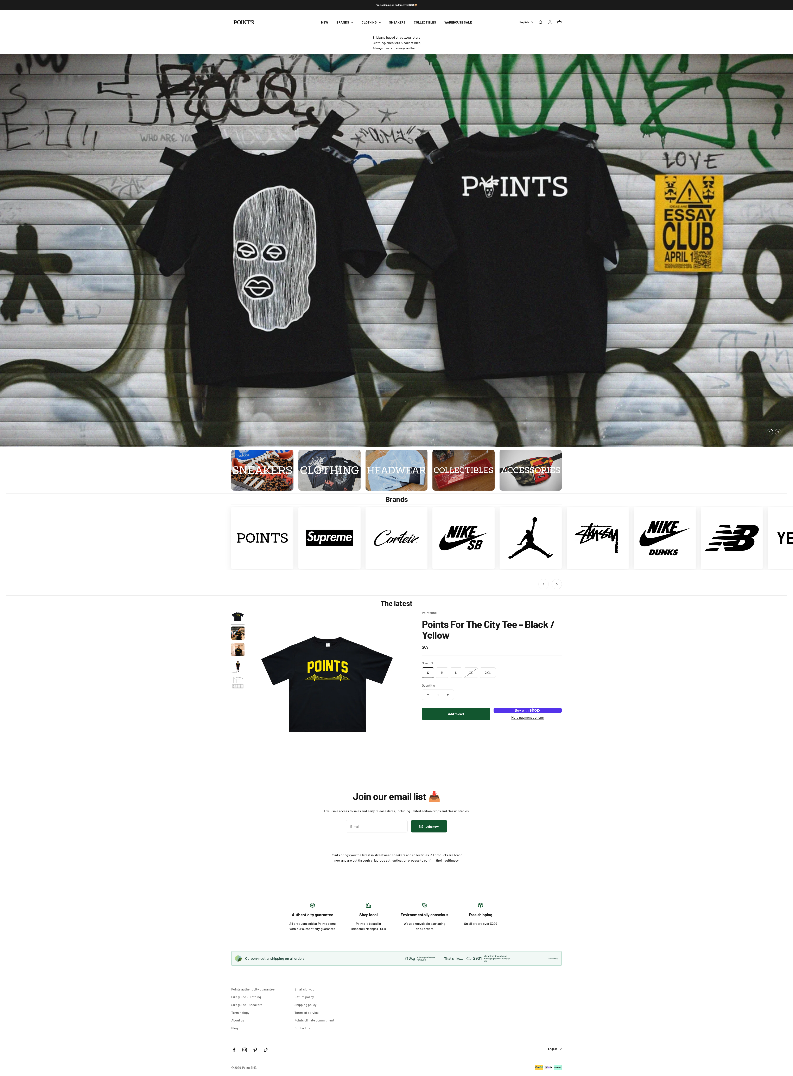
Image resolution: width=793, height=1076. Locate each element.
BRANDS (342, 22)
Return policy (304, 997)
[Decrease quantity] (428, 695)
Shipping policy (305, 1005)
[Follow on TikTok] (265, 1050)
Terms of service (306, 1012)
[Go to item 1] (238, 617)
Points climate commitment (314, 1020)
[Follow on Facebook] (234, 1050)
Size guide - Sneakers (246, 1005)
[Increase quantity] (448, 695)
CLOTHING (369, 22)
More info (553, 958)
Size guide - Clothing (246, 997)
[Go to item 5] (238, 683)
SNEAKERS (397, 22)
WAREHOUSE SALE (458, 22)
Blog (234, 1028)
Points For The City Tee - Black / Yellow (488, 629)
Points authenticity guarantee (253, 989)
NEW (324, 22)
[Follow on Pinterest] (255, 1050)
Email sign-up (304, 989)
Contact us (302, 1028)
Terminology (240, 1012)
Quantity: (428, 685)
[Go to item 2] (238, 634)
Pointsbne (429, 613)
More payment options (527, 717)
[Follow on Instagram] (244, 1050)
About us (237, 1020)
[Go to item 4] (238, 667)
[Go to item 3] (238, 650)
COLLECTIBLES (425, 22)
